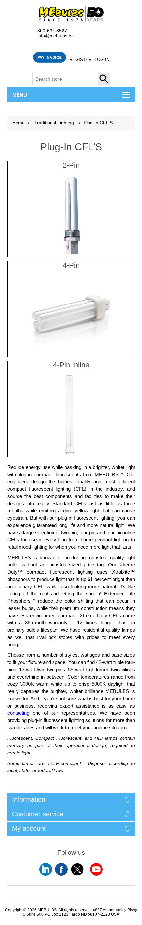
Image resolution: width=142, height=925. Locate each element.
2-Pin (71, 165)
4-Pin (71, 265)
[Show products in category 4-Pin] (71, 316)
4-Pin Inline (71, 365)
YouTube (45, 869)
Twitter (77, 869)
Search (104, 79)
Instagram (96, 869)
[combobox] (65, 79)
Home (18, 122)
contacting (18, 713)
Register (80, 59)
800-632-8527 (52, 30)
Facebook (61, 869)
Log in (102, 59)
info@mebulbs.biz (56, 35)
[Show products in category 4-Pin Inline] (71, 415)
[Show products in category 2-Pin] (71, 216)
